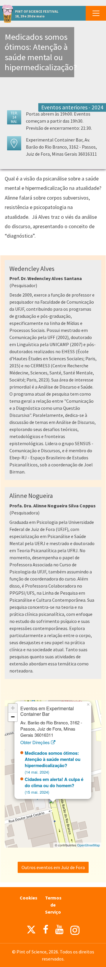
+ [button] (13, 708)
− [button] (13, 717)
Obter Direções (35, 742)
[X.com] (31, 931)
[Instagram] (75, 930)
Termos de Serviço (53, 905)
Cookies (28, 898)
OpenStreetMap (88, 845)
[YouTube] (59, 929)
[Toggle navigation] (96, 13)
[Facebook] (45, 929)
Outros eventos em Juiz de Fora (53, 867)
